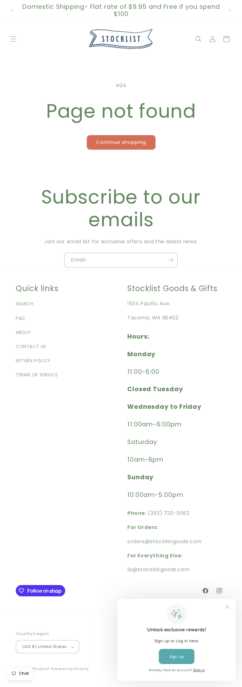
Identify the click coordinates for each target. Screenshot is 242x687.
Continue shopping (121, 142)
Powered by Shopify (70, 668)
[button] (13, 39)
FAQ (20, 318)
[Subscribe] (170, 260)
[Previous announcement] (12, 10)
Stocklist (40, 668)
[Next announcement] (230, 10)
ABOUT (24, 332)
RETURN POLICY (33, 361)
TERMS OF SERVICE (37, 375)
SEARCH (24, 304)
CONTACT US (31, 346)
